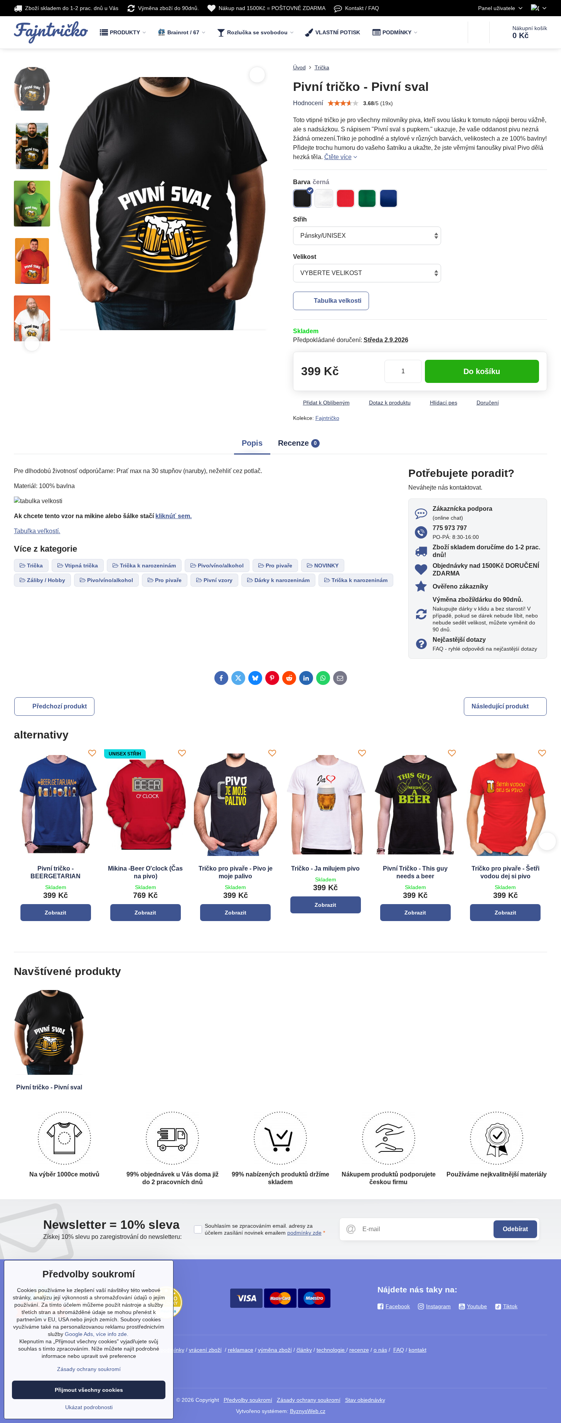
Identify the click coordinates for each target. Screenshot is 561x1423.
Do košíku (481, 371)
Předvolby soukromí (248, 1400)
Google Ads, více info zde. (96, 1334)
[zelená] (367, 198)
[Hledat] (478, 32)
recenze (359, 1350)
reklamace (240, 1350)
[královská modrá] (388, 198)
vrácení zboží (205, 1350)
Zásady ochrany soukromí (308, 1400)
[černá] (302, 198)
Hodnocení (308, 103)
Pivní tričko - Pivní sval (49, 1087)
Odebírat (515, 1229)
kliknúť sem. (173, 516)
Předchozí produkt (59, 706)
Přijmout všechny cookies (89, 1390)
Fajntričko (327, 418)
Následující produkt (500, 706)
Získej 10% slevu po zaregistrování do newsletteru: (112, 1236)
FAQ (398, 1350)
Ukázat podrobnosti (89, 1407)
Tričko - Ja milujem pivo (325, 868)
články (304, 1350)
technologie (331, 1350)
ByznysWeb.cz (307, 1411)
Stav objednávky (365, 1400)
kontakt (417, 1350)
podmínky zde (304, 1233)
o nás (380, 1350)
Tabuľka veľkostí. (37, 531)
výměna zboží (275, 1350)
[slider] (343, 103)
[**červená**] (345, 198)
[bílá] (324, 198)
